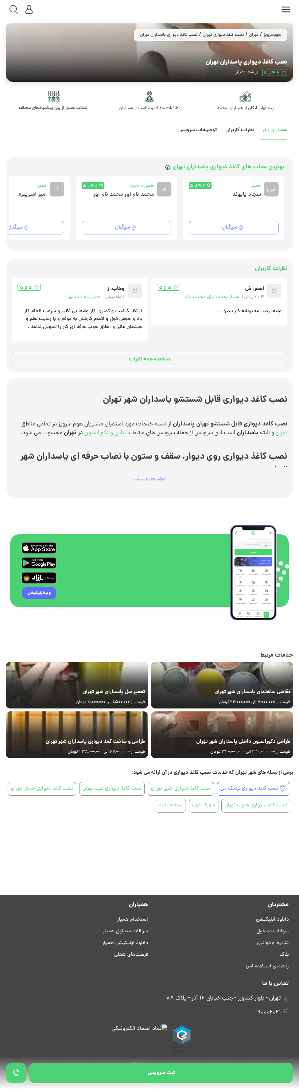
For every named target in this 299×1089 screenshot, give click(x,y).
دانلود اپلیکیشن (272, 920)
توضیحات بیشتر (149, 479)
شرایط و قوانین (273, 943)
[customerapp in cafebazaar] (39, 578)
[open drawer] (286, 9)
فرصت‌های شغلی (131, 955)
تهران (254, 35)
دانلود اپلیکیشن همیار (125, 943)
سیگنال (229, 227)
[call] (16, 1073)
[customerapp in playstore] (39, 563)
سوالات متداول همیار (125, 931)
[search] (13, 9)
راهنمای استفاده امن (267, 966)
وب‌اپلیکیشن (39, 592)
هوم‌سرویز (272, 35)
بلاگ (284, 955)
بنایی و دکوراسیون (105, 433)
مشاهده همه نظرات (150, 359)
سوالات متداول (273, 931)
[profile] (29, 9)
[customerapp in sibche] (39, 548)
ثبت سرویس (161, 1073)
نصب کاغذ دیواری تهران (223, 35)
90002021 (269, 1012)
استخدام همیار (132, 920)
